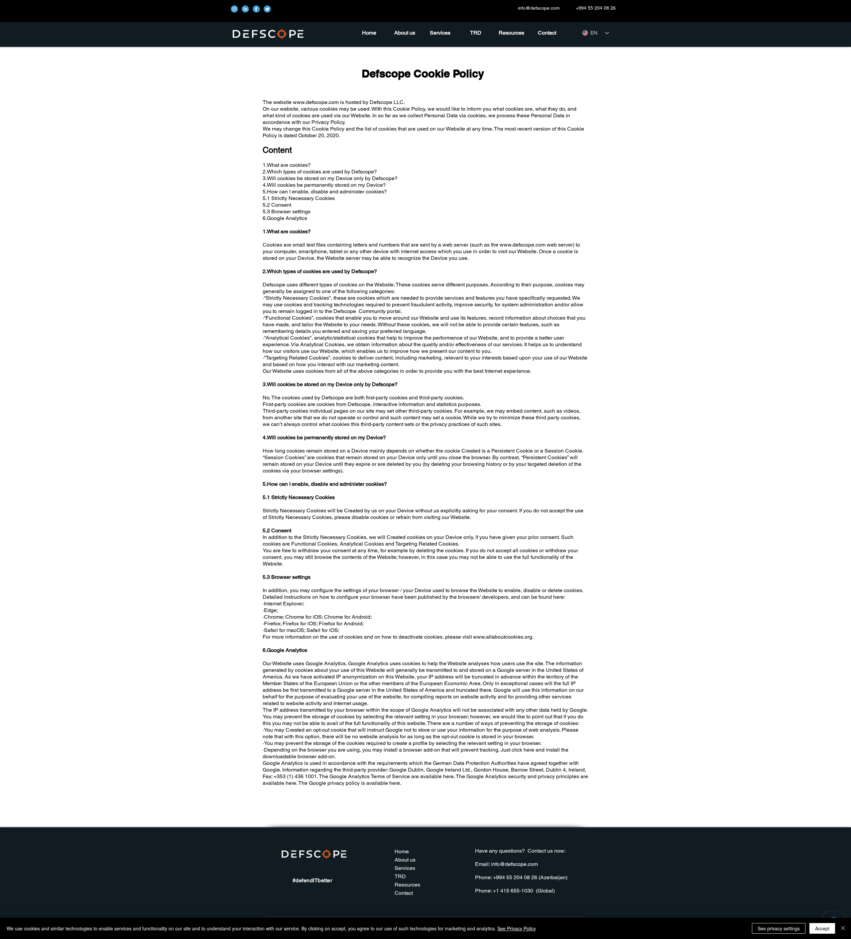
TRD (400, 876)
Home (402, 851)
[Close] (843, 928)
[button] (511, 33)
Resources (407, 885)
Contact (404, 893)
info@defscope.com (539, 8)
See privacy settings (779, 928)
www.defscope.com (316, 102)
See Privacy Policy (516, 928)
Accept (822, 928)
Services (405, 868)
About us (405, 860)
